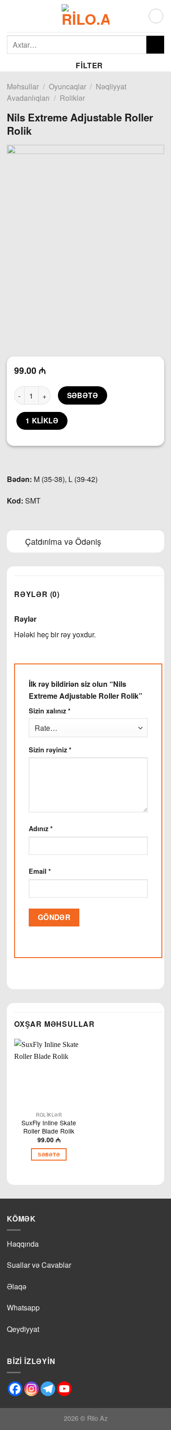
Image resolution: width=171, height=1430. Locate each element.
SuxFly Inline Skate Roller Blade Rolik (48, 1127)
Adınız (41, 828)
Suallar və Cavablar (39, 1265)
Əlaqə (16, 1286)
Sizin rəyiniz (50, 749)
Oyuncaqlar (67, 86)
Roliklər (72, 98)
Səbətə (82, 395)
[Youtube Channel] (64, 1388)
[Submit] (155, 45)
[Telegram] (48, 1388)
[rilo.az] (85, 16)
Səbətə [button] (49, 1154)
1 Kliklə (42, 421)
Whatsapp (23, 1307)
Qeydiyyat (23, 1329)
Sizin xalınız (50, 710)
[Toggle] (16, 542)
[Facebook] (15, 1388)
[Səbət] (156, 16)
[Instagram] (31, 1388)
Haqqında (23, 1243)
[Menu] (12, 16)
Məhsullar (23, 86)
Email (40, 871)
